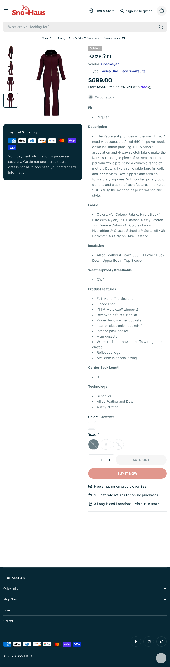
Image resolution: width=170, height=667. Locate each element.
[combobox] (85, 27)
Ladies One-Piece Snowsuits (123, 71)
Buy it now (127, 473)
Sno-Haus (24, 656)
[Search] (160, 26)
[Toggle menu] (5, 10)
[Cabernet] (91, 425)
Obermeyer (110, 64)
